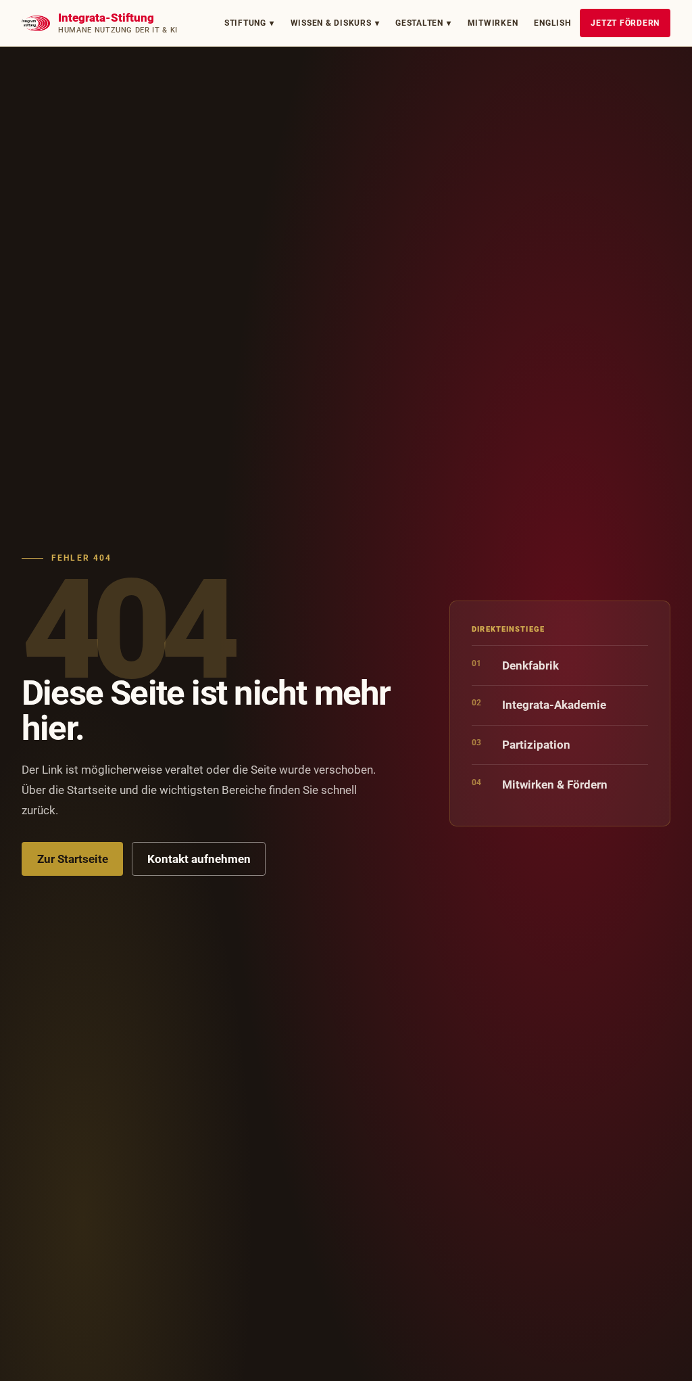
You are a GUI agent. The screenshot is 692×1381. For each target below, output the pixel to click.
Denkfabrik (515, 665)
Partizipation (521, 744)
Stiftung (249, 23)
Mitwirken (493, 23)
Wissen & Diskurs (335, 23)
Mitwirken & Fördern (540, 784)
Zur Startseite (72, 859)
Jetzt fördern (625, 23)
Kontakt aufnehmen (199, 859)
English (552, 23)
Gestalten (423, 23)
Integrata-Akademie (539, 704)
